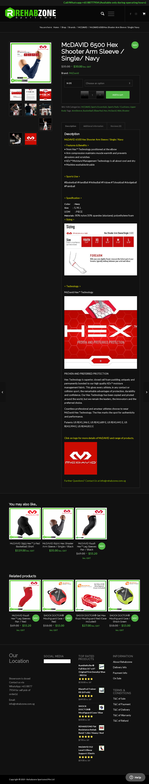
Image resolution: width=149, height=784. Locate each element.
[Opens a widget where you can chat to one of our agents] (135, 777)
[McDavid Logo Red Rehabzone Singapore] (30, 139)
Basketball (88, 110)
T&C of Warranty (122, 715)
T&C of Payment (121, 704)
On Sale (117, 678)
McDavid (74, 73)
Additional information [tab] (93, 126)
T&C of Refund (120, 720)
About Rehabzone (122, 661)
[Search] (100, 14)
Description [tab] (70, 126)
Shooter (126, 110)
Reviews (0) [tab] (116, 126)
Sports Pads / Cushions (118, 107)
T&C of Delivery (121, 709)
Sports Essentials (99, 107)
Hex (105, 110)
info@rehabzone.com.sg (113, 480)
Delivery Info (120, 667)
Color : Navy (72, 204)
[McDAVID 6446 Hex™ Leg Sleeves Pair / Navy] (3, 392)
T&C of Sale (119, 698)
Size (69, 83)
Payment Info (120, 672)
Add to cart (117, 94)
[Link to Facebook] (130, 13)
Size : (69, 207)
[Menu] (109, 14)
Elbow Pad (98, 110)
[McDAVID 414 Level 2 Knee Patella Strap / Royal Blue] (146, 392)
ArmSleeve (77, 110)
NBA (119, 110)
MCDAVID (85, 107)
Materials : (69, 215)
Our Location (19, 658)
